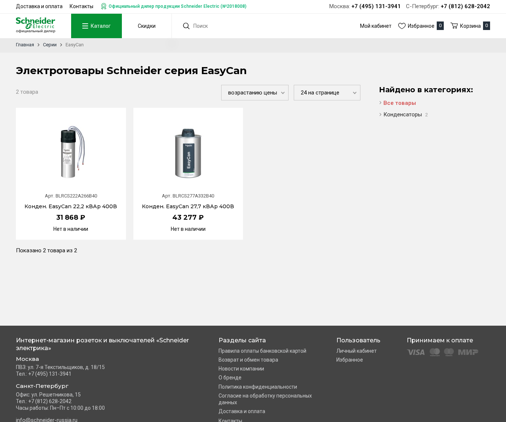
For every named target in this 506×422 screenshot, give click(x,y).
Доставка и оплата (39, 6)
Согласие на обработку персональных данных (265, 399)
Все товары (399, 103)
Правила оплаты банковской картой (262, 351)
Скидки (147, 26)
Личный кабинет (356, 351)
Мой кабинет (376, 26)
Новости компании (241, 369)
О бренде (230, 378)
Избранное (349, 360)
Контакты (81, 6)
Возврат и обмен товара (248, 360)
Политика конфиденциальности (258, 387)
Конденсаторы (405, 114)
